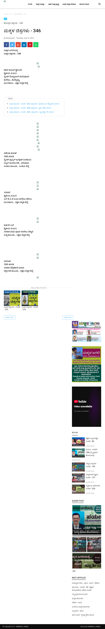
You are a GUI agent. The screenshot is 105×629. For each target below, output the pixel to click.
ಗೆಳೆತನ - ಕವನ (77, 603)
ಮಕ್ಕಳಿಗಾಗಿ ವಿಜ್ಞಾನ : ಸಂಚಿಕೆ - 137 (92, 476)
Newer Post (10, 317)
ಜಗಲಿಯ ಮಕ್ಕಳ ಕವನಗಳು (81, 607)
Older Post (68, 317)
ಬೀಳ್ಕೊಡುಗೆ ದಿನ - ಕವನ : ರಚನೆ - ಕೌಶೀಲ (85, 583)
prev (73, 571)
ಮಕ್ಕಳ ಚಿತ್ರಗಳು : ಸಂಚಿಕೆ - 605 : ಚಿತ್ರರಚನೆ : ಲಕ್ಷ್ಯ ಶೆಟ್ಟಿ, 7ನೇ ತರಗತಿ (31, 112)
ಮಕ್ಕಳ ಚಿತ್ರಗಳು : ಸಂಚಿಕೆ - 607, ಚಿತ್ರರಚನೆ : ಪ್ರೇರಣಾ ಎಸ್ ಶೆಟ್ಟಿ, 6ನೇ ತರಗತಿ (34, 104)
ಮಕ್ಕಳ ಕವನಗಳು (77, 598)
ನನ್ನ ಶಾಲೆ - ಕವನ (77, 611)
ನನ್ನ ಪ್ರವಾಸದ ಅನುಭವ (80, 594)
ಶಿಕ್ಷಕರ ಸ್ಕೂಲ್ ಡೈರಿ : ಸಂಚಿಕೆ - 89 (92, 439)
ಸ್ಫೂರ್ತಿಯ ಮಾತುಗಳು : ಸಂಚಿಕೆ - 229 (93, 487)
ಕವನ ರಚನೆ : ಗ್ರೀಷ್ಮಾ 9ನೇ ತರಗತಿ (83, 615)
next (75, 571)
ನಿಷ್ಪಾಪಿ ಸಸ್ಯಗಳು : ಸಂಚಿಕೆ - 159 (91, 465)
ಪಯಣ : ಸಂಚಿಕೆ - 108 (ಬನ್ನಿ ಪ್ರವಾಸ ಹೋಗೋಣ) (92, 452)
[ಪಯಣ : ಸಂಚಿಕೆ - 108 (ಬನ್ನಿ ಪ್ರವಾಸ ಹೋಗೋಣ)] (87, 534)
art (5, 18)
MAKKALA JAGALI (22, 626)
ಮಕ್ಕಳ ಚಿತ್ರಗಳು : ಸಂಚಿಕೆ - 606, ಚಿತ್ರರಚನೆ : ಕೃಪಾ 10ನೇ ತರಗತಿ (30, 108)
